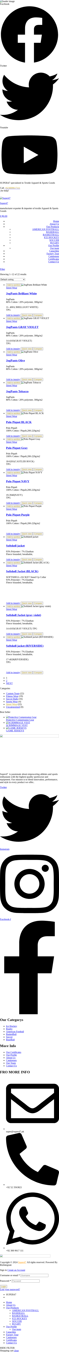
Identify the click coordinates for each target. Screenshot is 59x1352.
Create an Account (16, 1270)
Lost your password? (10, 1289)
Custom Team (12, 693)
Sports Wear (12, 701)
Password (5, 1281)
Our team (54, 248)
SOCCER (54, 240)
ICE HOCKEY (51, 237)
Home (56, 221)
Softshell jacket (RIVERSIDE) (24, 645)
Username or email (10, 1275)
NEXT (9, 683)
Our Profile (53, 245)
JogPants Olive (15, 360)
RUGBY (54, 243)
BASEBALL (52, 232)
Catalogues (53, 256)
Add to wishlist (13, 285)
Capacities (54, 251)
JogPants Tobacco (17, 391)
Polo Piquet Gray (17, 447)
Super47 (4, 203)
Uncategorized (13, 707)
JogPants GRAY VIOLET (22, 327)
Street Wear (11, 288)
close (16, 1350)
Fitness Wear (12, 696)
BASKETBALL (51, 234)
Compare (38, 315)
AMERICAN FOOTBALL (45, 229)
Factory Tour (53, 253)
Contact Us (53, 261)
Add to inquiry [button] (13, 315)
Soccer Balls (12, 699)
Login (3, 1286)
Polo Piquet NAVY (17, 481)
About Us (54, 224)
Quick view (27, 315)
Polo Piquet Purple (17, 514)
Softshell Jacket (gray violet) (23, 615)
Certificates (53, 259)
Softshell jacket (15, 545)
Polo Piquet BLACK (19, 422)
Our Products (52, 226)
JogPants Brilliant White (21, 293)
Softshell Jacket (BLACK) (22, 571)
